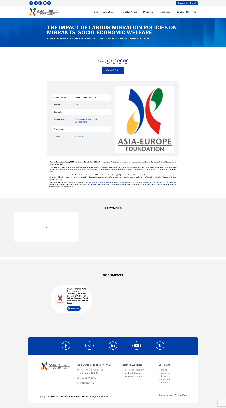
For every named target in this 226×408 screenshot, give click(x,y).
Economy (79, 136)
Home (95, 12)
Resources (165, 12)
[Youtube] (45, 3)
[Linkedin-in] (40, 3)
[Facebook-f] (31, 3)
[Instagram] (36, 3)
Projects (148, 12)
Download (75, 308)
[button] (195, 12)
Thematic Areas (128, 12)
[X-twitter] (49, 3)
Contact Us (182, 12)
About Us (108, 12)
